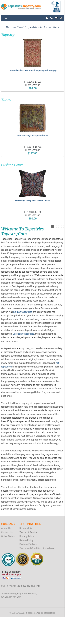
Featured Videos (28, 544)
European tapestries (23, 333)
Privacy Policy (27, 536)
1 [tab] (52, 226)
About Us (6, 528)
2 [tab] (57, 226)
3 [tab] (62, 226)
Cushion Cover (12, 165)
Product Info (26, 528)
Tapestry (7, 35)
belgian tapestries (22, 312)
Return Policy (26, 540)
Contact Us (7, 532)
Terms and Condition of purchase (37, 548)
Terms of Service (29, 532)
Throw (6, 100)
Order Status (8, 536)
